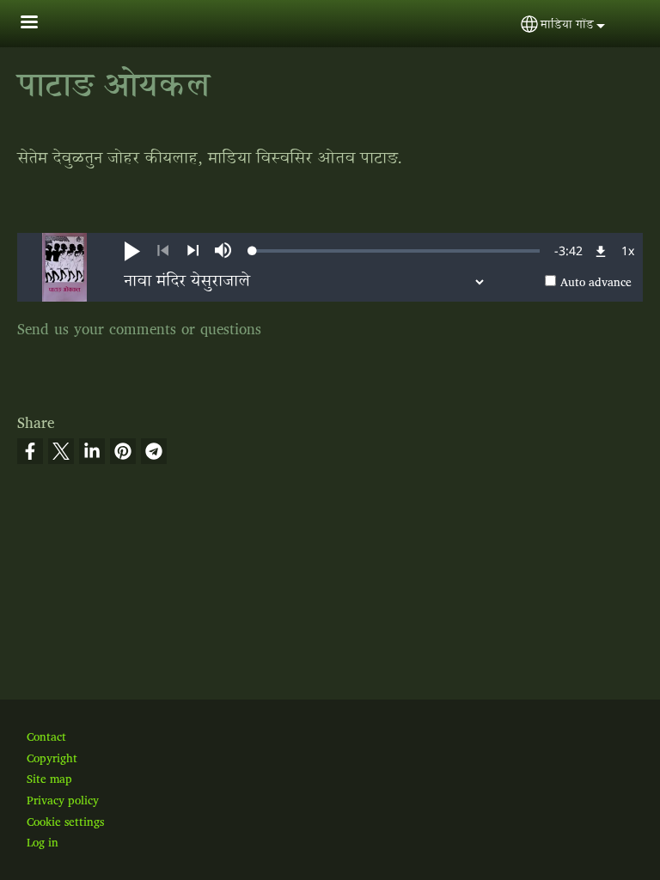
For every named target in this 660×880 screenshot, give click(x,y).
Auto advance (596, 282)
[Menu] (39, 24)
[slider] (396, 251)
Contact (46, 737)
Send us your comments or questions (139, 330)
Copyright (52, 758)
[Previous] (163, 251)
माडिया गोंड (567, 26)
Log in (42, 843)
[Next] (193, 251)
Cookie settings (65, 822)
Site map (49, 779)
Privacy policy (63, 800)
